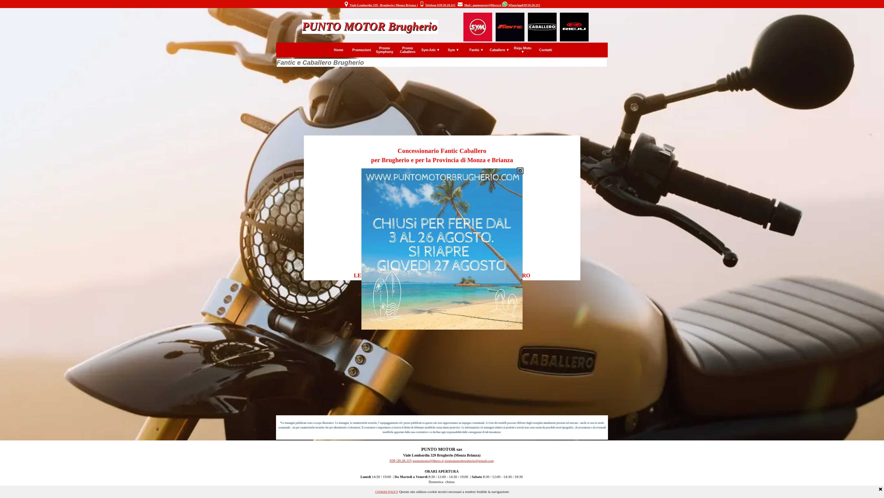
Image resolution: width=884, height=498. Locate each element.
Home (338, 50)
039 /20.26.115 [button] (401, 461)
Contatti (545, 50)
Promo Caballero (407, 50)
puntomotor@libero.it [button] (428, 461)
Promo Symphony (384, 50)
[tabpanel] (442, 4)
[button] (422, 4)
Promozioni (361, 50)
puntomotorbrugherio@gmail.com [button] (469, 461)
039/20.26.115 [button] (531, 5)
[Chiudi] (520, 170)
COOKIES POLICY (386, 492)
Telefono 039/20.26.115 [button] (440, 5)
